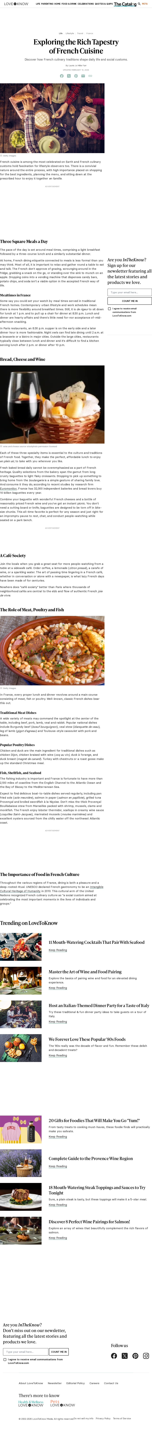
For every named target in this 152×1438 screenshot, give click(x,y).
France (89, 33)
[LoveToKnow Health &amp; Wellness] (31, 1403)
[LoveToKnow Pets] (63, 1403)
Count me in (130, 301)
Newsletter (55, 1383)
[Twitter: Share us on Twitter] (68, 76)
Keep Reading (58, 950)
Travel (80, 33)
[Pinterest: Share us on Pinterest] (76, 76)
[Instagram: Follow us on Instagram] (146, 1356)
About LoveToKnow (31, 1383)
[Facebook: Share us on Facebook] (61, 76)
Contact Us (111, 1383)
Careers (94, 1383)
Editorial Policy (75, 1383)
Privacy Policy (103, 1418)
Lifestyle (70, 33)
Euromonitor (8, 488)
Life (60, 33)
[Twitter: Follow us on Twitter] (125, 1356)
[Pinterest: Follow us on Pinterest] (135, 1356)
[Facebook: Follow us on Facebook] (114, 1356)
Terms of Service (122, 1418)
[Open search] (139, 4)
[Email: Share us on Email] (83, 76)
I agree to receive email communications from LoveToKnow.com (125, 312)
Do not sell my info (83, 1418)
